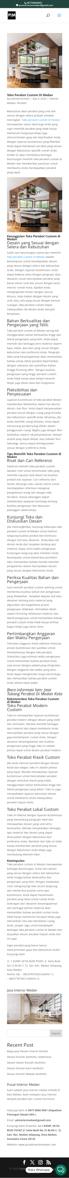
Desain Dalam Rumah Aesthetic (26, 1062)
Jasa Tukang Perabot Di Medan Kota (34, 691)
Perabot (21, 103)
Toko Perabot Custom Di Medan (30, 95)
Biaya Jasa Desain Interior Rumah (27, 1051)
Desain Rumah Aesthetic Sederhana (29, 1057)
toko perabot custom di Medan (26, 257)
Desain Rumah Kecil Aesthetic (25, 1068)
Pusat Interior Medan (32, 1168)
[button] (60, 1169)
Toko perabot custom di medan (41, 120)
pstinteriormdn (20, 98)
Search (56, 1033)
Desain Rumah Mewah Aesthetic (27, 1074)
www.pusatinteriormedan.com (37, 1144)
